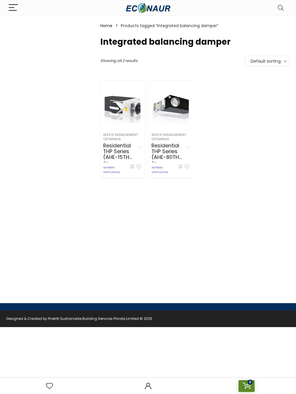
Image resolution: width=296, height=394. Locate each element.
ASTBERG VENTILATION (111, 170)
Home (106, 26)
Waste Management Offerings (120, 136)
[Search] (281, 8)
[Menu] (13, 8)
